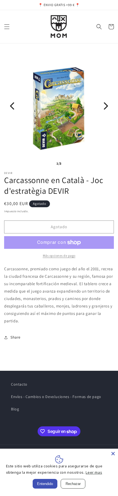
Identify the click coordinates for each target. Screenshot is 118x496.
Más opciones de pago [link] (59, 256)
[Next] (106, 106)
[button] (7, 27)
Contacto (19, 384)
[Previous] (12, 106)
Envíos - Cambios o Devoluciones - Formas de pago (56, 396)
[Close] (113, 453)
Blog (15, 409)
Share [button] (15, 337)
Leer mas (94, 472)
